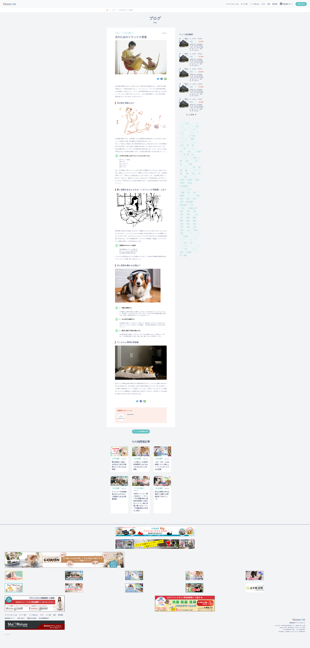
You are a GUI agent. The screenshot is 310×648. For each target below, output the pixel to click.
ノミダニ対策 (183, 249)
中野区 (181, 211)
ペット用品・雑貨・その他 (187, 154)
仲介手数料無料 (184, 186)
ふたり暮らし (196, 214)
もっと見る (190, 114)
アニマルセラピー (184, 246)
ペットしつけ (183, 167)
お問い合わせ (301, 4)
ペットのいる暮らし (128, 32)
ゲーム (199, 132)
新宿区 (181, 252)
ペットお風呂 (183, 242)
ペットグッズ (189, 126)
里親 (181, 173)
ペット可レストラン (196, 170)
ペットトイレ (193, 176)
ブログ (263, 4)
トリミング (190, 195)
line (165, 79)
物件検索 (274, 4)
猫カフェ (182, 151)
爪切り (191, 242)
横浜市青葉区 (189, 202)
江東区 (181, 227)
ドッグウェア (183, 158)
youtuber (188, 230)
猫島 (193, 145)
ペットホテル (191, 132)
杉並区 (198, 195)
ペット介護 (194, 161)
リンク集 (48, 615)
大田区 (187, 173)
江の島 (191, 205)
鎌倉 (186, 170)
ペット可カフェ (194, 129)
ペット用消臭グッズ (195, 158)
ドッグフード (183, 239)
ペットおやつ (193, 249)
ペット (195, 252)
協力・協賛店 (183, 255)
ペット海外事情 (184, 236)
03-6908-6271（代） (290, 629)
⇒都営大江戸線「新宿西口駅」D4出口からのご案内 (292, 627)
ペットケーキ (194, 236)
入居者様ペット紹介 (185, 192)
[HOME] (107, 10)
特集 (187, 145)
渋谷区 (187, 161)
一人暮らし (183, 208)
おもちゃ (182, 132)
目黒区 (181, 233)
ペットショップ (194, 142)
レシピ (198, 233)
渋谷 (199, 173)
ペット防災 (192, 167)
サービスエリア (184, 139)
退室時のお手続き (32, 618)
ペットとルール (196, 246)
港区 (181, 161)
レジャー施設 (183, 176)
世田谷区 (182, 180)
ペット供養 (183, 148)
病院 (197, 126)
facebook (161, 79)
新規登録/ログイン (10, 618)
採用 (269, 4)
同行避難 (188, 252)
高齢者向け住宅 (193, 208)
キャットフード (194, 239)
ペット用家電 (188, 164)
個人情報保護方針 (44, 618)
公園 (189, 151)
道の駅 (181, 145)
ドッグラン (196, 123)
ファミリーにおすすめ (185, 189)
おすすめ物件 (192, 136)
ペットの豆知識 (197, 151)
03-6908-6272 (302, 631)
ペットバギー (189, 233)
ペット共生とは (255, 4)
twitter (158, 79)
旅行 (181, 164)
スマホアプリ (183, 142)
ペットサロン (183, 129)
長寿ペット (196, 192)
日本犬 (181, 217)
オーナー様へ (244, 4)
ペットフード (192, 148)
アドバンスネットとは (232, 4)
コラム (117, 32)
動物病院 (182, 195)
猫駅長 (192, 139)
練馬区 (188, 217)
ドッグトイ (183, 136)
